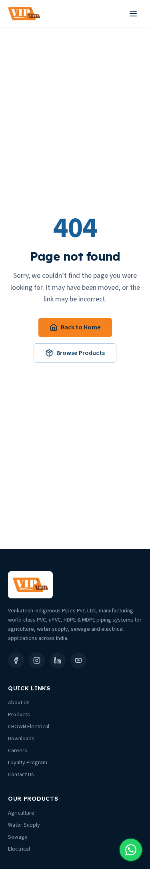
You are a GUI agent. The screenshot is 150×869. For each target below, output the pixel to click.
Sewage (18, 837)
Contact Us (21, 775)
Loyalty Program (27, 763)
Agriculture (21, 813)
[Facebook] (16, 660)
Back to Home (81, 327)
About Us (19, 703)
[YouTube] (78, 660)
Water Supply (24, 825)
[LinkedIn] (58, 660)
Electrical (19, 849)
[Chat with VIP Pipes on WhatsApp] (131, 850)
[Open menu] (133, 13)
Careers (17, 751)
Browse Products (80, 353)
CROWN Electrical (28, 727)
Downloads (21, 739)
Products (19, 715)
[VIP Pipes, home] (24, 14)
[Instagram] (37, 660)
